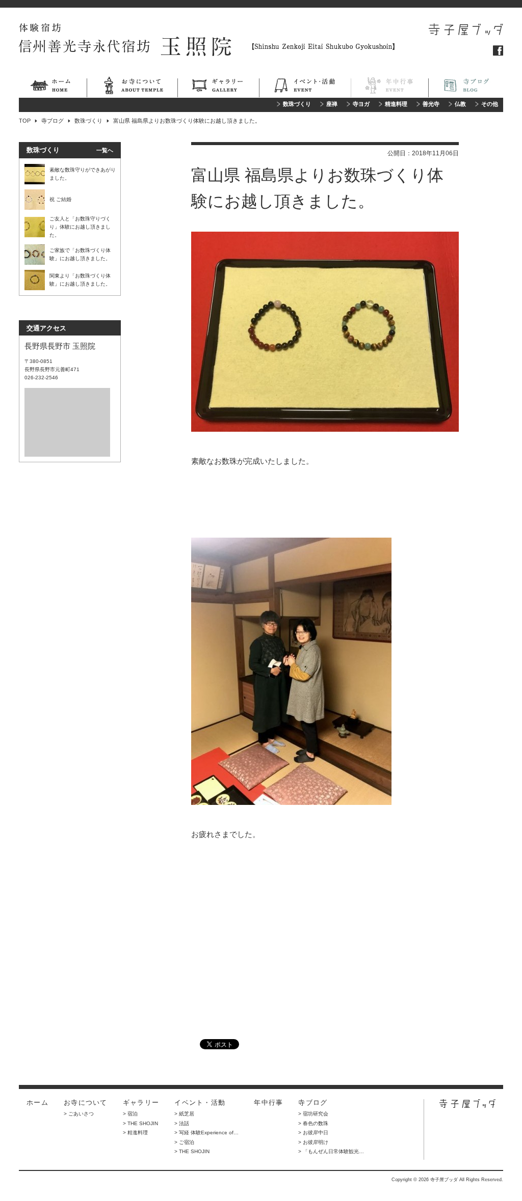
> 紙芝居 (184, 1113)
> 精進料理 (135, 1132)
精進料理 (396, 104)
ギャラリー (218, 87)
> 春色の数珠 (313, 1123)
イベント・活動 (305, 87)
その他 (489, 104)
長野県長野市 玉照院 (59, 346)
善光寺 (431, 104)
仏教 (460, 104)
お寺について (132, 87)
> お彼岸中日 (313, 1132)
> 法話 (181, 1123)
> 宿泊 (130, 1113)
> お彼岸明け (313, 1142)
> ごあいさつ (79, 1113)
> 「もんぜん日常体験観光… (331, 1151)
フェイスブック (498, 50)
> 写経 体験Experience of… (206, 1132)
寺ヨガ (361, 104)
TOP (25, 121)
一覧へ (104, 150)
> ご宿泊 (184, 1142)
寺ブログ (465, 87)
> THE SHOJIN (140, 1123)
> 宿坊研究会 (313, 1113)
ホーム (53, 87)
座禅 (331, 104)
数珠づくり (297, 104)
